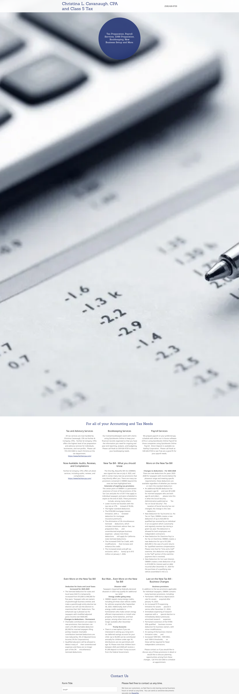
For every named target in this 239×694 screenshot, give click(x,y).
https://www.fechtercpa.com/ (79, 456)
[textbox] (89, 689)
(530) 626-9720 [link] (171, 6)
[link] (103, 9)
